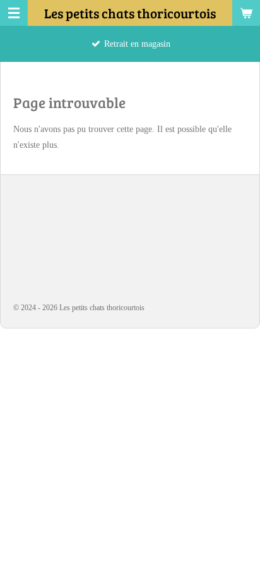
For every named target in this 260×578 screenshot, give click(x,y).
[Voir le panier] (246, 13)
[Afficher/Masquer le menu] (14, 13)
